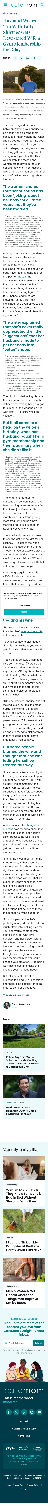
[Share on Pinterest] (33, 58)
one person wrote (31, 631)
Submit (39, 1343)
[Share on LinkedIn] (27, 58)
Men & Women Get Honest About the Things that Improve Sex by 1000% (22, 1297)
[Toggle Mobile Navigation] (6, 5)
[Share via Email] (39, 58)
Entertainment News (15, 1103)
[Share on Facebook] (15, 58)
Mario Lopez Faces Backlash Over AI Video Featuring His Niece (21, 1111)
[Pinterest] (24, 1412)
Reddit (22, 276)
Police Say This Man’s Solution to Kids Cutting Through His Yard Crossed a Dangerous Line (23, 1062)
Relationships (12, 1185)
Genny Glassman (21, 1004)
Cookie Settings (24, 605)
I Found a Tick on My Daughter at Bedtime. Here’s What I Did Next (23, 1246)
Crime (9, 1052)
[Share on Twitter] (21, 58)
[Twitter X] (16, 1412)
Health (10, 1237)
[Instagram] (32, 1412)
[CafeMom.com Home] (24, 5)
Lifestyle (13, 13)
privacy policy (25, 1353)
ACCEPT (24, 612)
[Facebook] (9, 1412)
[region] (24, 602)
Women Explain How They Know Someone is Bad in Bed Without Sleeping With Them (23, 1195)
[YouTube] (39, 1412)
